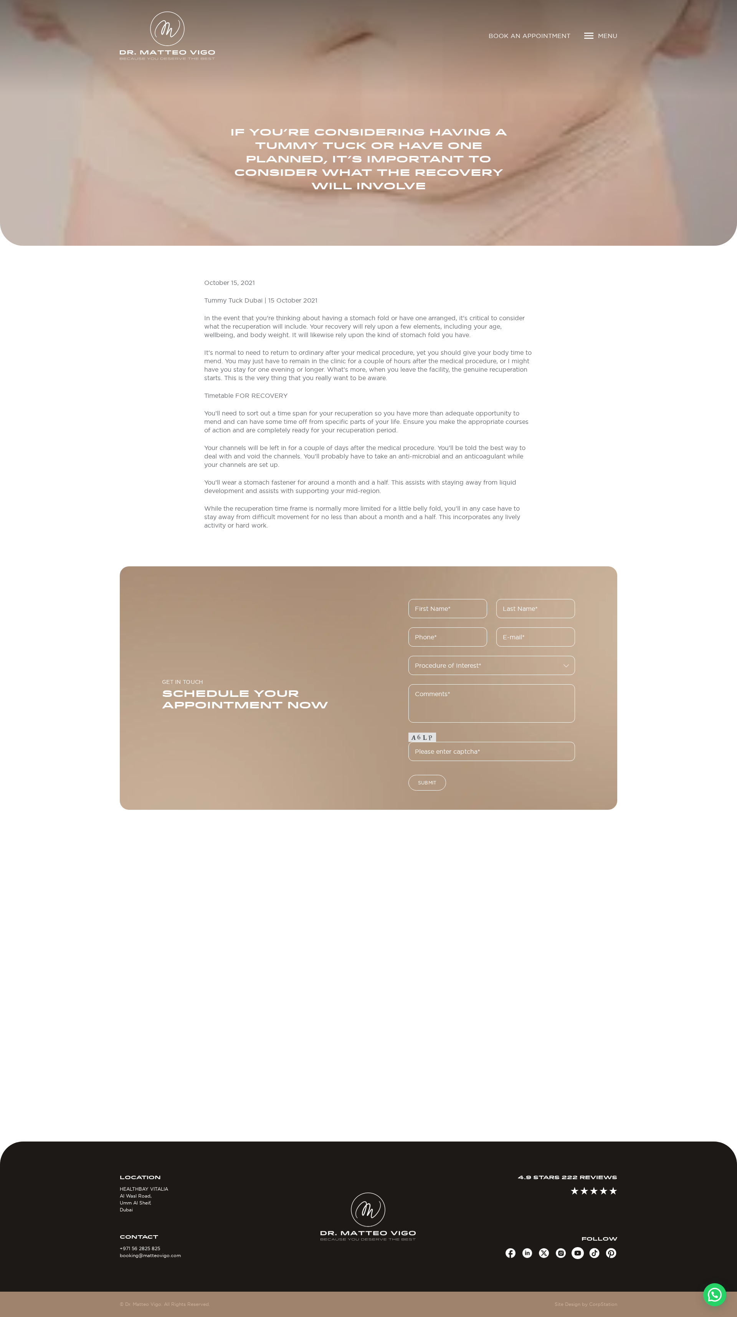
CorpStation (603, 1304)
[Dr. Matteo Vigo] (178, 36)
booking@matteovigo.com (150, 1255)
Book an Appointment (529, 36)
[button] (714, 1294)
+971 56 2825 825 (140, 1248)
